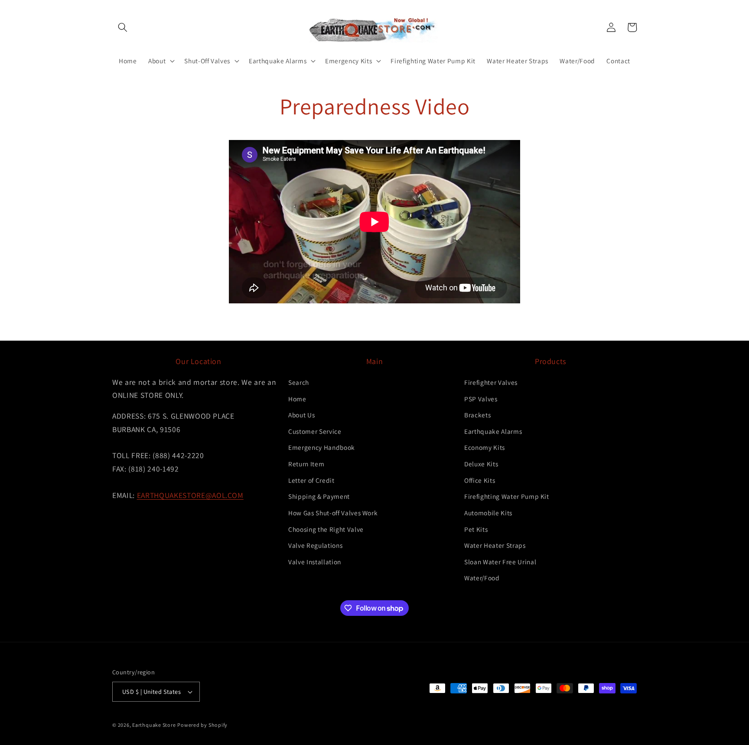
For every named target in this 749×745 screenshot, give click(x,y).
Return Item (306, 463)
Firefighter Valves (491, 382)
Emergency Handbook (321, 447)
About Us (301, 414)
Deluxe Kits (481, 463)
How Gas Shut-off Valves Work (333, 512)
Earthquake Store (154, 725)
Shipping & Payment (319, 496)
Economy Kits (484, 447)
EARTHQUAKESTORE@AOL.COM (190, 495)
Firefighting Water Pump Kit (506, 496)
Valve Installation (314, 561)
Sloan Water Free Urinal (500, 561)
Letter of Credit (311, 480)
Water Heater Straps (495, 545)
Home (297, 398)
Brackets (477, 414)
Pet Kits (476, 529)
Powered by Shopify (202, 725)
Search (298, 382)
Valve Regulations (315, 545)
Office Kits (479, 480)
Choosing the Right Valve (326, 529)
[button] (122, 27)
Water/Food (482, 577)
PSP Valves (481, 398)
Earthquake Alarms (493, 431)
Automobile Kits (488, 512)
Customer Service (315, 431)
